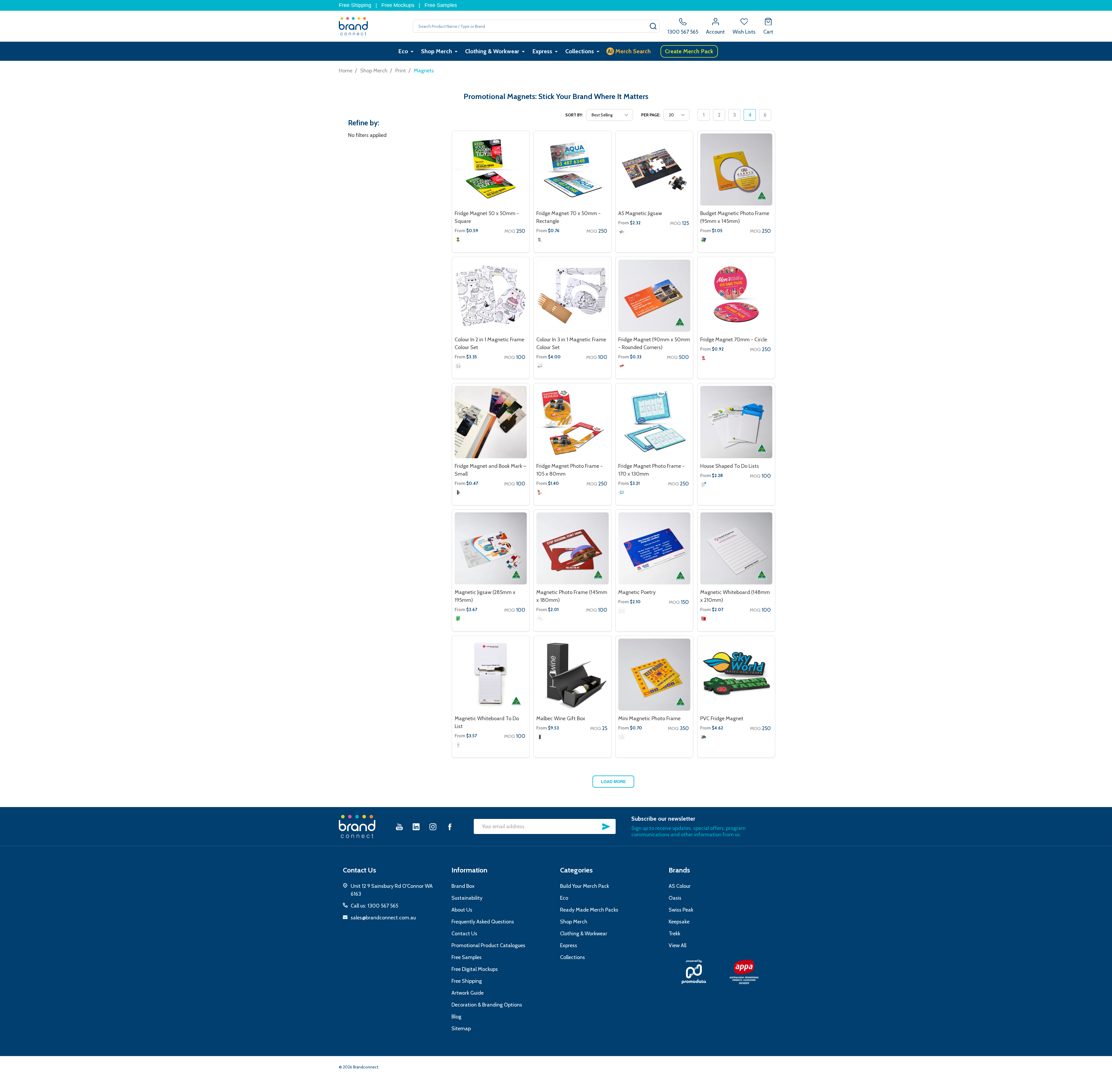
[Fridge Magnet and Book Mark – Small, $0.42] (491, 422)
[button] (694, 971)
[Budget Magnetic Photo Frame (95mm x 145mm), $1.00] (736, 169)
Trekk (674, 933)
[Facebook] (449, 827)
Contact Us (464, 933)
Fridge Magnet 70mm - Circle (733, 339)
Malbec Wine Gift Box (560, 718)
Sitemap (461, 1028)
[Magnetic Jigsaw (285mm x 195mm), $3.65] (491, 548)
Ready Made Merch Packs (589, 910)
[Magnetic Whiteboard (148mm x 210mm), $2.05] (736, 548)
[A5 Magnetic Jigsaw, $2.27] (654, 169)
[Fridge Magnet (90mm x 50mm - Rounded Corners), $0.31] (654, 296)
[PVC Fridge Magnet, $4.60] (736, 675)
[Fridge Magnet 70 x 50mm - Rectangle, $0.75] (572, 169)
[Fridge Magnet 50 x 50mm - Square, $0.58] (491, 169)
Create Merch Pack (689, 51)
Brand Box (463, 886)
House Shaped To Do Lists (729, 466)
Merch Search (629, 51)
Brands (679, 870)
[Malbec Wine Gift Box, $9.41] (572, 675)
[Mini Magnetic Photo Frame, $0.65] (654, 675)
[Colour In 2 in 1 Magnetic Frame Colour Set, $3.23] (491, 296)
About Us (461, 910)
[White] (458, 239)
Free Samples (441, 5)
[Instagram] (433, 827)
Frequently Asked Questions (482, 921)
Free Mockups (397, 5)
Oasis (675, 898)
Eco (403, 51)
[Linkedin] (416, 827)
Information (469, 870)
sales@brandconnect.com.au (383, 917)
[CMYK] (622, 232)
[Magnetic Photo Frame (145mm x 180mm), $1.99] (572, 548)
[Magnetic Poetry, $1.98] (654, 548)
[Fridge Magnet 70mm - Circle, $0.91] (736, 296)
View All (677, 945)
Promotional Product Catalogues (488, 945)
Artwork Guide (467, 993)
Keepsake (679, 921)
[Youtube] (399, 827)
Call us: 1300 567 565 (374, 906)
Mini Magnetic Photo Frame (649, 718)
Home (345, 70)
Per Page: (650, 115)
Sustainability (466, 898)
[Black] (540, 737)
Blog (456, 1016)
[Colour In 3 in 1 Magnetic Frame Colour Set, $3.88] (572, 296)
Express (542, 51)
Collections (579, 51)
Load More (613, 781)
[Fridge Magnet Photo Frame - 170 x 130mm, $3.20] (654, 422)
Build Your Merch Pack (584, 886)
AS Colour (680, 886)
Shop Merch (436, 51)
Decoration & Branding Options (486, 1005)
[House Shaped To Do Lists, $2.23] (736, 422)
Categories (576, 870)
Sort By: (574, 115)
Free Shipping (355, 5)
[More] (412, 51)
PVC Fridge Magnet (721, 718)
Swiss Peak (681, 910)
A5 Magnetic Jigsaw (640, 213)
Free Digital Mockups (474, 969)
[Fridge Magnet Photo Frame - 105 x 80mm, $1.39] (572, 422)
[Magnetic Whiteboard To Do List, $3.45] (491, 675)
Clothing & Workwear (492, 51)
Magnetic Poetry (637, 592)
